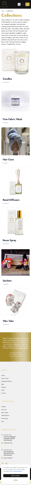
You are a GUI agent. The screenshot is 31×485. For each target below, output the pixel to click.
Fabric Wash (4, 412)
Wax (2, 421)
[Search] (19, 4)
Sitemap (3, 387)
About (3, 375)
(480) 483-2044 (8, 443)
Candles (3, 406)
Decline (15, 480)
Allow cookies (15, 475)
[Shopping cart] (23, 4)
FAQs (2, 390)
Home (3, 11)
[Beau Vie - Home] (9, 4)
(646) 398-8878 (8, 458)
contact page (23, 348)
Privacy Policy (18, 471)
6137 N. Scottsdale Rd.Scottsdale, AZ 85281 (10, 437)
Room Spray (4, 418)
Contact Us (15, 354)
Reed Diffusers (5, 415)
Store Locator (5, 378)
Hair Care (3, 409)
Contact (3, 393)
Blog (2, 384)
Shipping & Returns (6, 381)
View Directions (8, 440)
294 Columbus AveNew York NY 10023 (9, 452)
